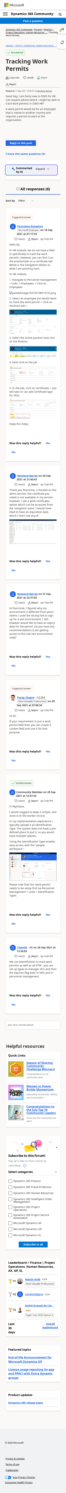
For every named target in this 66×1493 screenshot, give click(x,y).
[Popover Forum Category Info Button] (25, 1165)
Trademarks (12, 1470)
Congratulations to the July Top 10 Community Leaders (41, 1110)
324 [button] (48, 1294)
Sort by (10, 200)
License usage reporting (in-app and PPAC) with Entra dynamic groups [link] (31, 1373)
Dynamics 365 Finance (27, 1181)
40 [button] (31, 947)
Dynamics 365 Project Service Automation (31, 1216)
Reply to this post (21, 143)
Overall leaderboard (50, 1325)
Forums (38, 29)
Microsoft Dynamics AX (27, 1223)
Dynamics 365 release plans (25, 1402)
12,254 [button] (41, 697)
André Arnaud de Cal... (39, 1305)
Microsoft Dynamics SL (27, 1235)
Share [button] (44, 77)
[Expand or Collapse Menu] (5, 14)
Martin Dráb (32, 1279)
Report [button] (12, 84)
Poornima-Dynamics (30, 226)
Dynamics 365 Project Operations (26, 1208)
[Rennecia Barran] (13, 476)
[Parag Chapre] (13, 698)
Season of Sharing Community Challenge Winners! (40, 1066)
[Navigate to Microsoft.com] (14, 5)
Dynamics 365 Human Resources (33, 1193)
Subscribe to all (33, 1244)
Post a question (33, 21)
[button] (60, 14)
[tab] (33, 190)
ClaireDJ (22, 947)
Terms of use (12, 1464)
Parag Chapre (25, 697)
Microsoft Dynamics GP (27, 1229)
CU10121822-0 (34, 1294)
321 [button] (29, 1310)
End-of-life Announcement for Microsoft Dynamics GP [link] (30, 1359)
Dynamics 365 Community (32, 14)
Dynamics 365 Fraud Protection (32, 1187)
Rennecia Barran (44, 91)
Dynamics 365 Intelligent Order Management (32, 1200)
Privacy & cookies (15, 1458)
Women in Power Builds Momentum (40, 1088)
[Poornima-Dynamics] (13, 226)
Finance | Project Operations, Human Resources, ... (30, 31)
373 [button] (45, 1279)
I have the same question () (25, 154)
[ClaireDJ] (13, 948)
